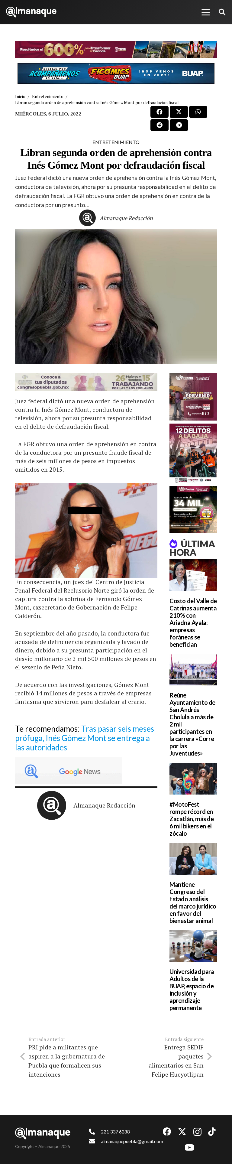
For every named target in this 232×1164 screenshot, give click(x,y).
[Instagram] (197, 1132)
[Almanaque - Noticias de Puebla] (31, 12)
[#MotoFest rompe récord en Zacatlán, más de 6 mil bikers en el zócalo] (193, 779)
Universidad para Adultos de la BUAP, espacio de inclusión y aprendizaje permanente (191, 989)
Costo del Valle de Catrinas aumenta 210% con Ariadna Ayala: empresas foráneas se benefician (193, 622)
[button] (206, 12)
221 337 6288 (115, 1131)
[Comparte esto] (159, 112)
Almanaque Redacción (126, 218)
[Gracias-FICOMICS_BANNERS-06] (116, 73)
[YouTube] (189, 1147)
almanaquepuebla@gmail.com (132, 1141)
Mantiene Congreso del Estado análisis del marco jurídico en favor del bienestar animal (192, 902)
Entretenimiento (116, 142)
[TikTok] (212, 1131)
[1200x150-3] (86, 382)
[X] (182, 1131)
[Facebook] (167, 1131)
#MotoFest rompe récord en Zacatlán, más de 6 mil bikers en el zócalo (191, 819)
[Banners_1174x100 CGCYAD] (116, 49)
